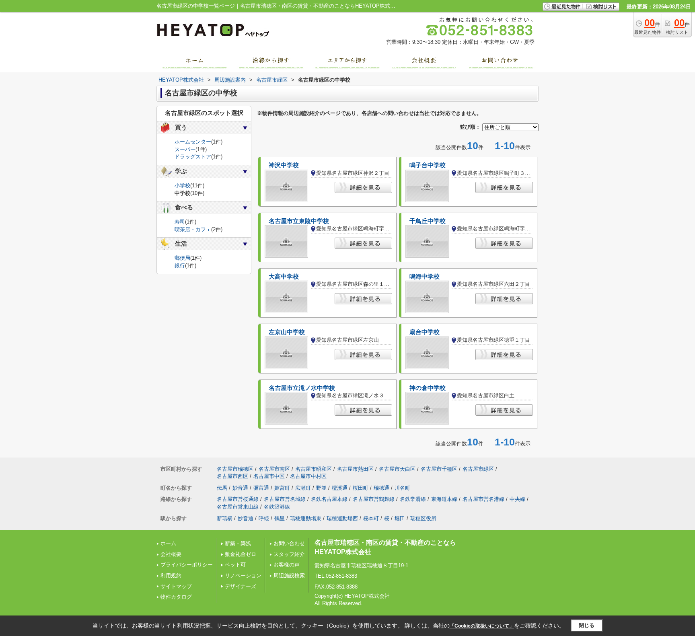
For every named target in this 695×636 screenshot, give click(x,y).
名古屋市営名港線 (483, 499)
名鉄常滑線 (413, 499)
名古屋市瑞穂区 (235, 469)
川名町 (402, 488)
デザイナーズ (240, 586)
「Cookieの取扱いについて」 (482, 626)
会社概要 (170, 554)
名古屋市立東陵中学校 (299, 221)
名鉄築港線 (277, 507)
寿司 (180, 222)
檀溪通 (340, 488)
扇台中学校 (424, 332)
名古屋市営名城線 (285, 499)
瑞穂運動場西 (342, 518)
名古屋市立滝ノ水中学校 (302, 388)
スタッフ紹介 (289, 554)
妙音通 (240, 488)
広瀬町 (303, 488)
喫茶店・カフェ (193, 229)
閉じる (586, 625)
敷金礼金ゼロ (240, 554)
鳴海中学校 (424, 276)
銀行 (180, 266)
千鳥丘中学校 (427, 221)
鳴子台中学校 (427, 165)
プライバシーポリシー (186, 565)
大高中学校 (284, 276)
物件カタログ (176, 597)
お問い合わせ (289, 543)
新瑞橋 (224, 518)
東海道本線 (444, 499)
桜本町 (371, 518)
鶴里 (279, 518)
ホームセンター (193, 142)
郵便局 (182, 258)
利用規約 (170, 575)
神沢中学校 (284, 165)
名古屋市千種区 (439, 469)
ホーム (168, 543)
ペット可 (235, 565)
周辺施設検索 (289, 575)
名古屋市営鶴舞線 (374, 499)
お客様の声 (286, 565)
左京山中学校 (287, 332)
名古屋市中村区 (308, 476)
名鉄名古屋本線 (329, 499)
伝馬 (222, 488)
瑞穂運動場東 (305, 518)
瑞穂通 (381, 488)
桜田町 (360, 488)
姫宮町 (282, 488)
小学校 (182, 186)
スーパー (185, 149)
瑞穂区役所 (423, 518)
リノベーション (243, 575)
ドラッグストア (193, 157)
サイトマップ (176, 586)
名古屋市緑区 (478, 469)
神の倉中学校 (427, 388)
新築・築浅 (238, 543)
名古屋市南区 (274, 469)
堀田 (400, 518)
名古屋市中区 (269, 476)
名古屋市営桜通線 (238, 499)
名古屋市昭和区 (313, 469)
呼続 (264, 518)
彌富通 (261, 488)
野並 (321, 488)
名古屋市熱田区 (355, 469)
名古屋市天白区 (397, 469)
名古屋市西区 (232, 476)
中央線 (517, 499)
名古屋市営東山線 (238, 507)
